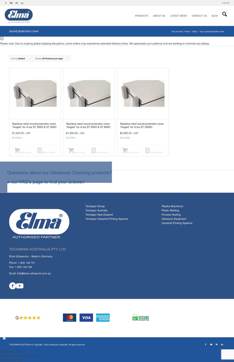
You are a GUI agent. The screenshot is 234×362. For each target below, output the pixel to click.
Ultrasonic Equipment (174, 219)
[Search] (224, 16)
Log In (225, 2)
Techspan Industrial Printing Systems (106, 219)
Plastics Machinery (172, 206)
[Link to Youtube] (11, 2)
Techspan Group (95, 206)
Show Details (48, 152)
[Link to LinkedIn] (22, 2)
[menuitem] (224, 3)
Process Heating (171, 214)
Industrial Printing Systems (177, 223)
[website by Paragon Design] (5, 338)
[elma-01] (32, 16)
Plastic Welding (170, 210)
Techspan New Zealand (99, 214)
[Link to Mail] (16, 2)
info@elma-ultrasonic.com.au (34, 273)
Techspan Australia (96, 210)
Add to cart (25, 152)
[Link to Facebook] (5, 2)
